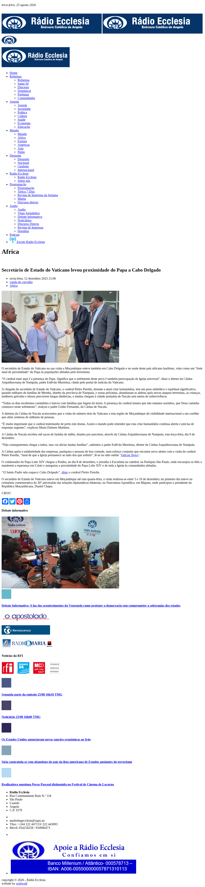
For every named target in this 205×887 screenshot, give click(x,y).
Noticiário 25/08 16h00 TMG (21, 717)
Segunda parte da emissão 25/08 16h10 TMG (32, 694)
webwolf (21, 883)
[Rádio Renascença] (26, 633)
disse (65, 472)
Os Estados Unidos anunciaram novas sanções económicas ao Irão (46, 739)
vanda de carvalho (21, 282)
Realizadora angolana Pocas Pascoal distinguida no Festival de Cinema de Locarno (58, 784)
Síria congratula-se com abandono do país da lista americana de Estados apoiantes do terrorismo (67, 762)
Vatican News (129, 455)
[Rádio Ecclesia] (52, 32)
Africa (14, 285)
